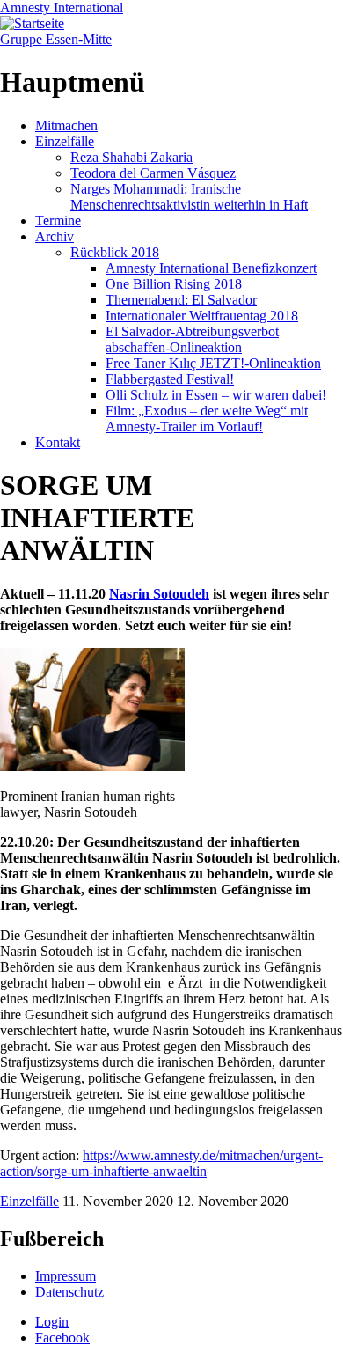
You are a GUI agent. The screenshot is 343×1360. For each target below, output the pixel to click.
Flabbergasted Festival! (170, 378)
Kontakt (57, 442)
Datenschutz (69, 1291)
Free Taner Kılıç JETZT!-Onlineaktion (213, 363)
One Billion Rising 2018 (174, 283)
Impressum (65, 1275)
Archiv (54, 236)
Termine (58, 220)
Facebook (62, 1337)
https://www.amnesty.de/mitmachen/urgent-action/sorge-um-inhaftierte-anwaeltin (161, 1163)
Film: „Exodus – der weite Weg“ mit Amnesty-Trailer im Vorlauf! (207, 418)
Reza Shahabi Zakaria (131, 157)
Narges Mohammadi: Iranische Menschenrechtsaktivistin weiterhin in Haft (189, 196)
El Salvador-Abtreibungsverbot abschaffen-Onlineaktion (192, 339)
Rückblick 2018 (114, 252)
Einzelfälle (64, 141)
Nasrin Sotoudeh (159, 593)
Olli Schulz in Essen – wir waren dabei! (216, 394)
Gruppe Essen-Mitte (56, 39)
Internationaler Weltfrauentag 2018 (202, 315)
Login (52, 1321)
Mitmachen (66, 125)
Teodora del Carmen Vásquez (153, 172)
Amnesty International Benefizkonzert (211, 268)
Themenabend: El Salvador (181, 299)
